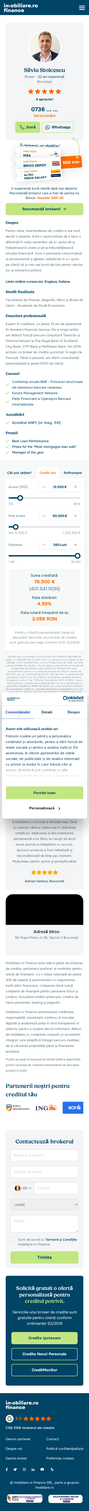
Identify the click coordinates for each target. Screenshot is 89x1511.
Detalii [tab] (47, 712)
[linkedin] (33, 1469)
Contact (52, 1439)
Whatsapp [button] (61, 127)
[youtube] (42, 1469)
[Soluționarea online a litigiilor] (65, 1498)
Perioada (15, 545)
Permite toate (44, 793)
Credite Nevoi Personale (44, 1354)
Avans (18, 487)
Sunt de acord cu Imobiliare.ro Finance (47, 1241)
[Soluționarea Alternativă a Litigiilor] (24, 1498)
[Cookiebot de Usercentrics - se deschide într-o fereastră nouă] (63, 699)
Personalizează (41, 808)
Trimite (44, 1257)
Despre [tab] (74, 712)
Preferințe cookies (60, 1458)
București (44, 82)
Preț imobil (17, 516)
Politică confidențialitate (65, 1449)
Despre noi (14, 1449)
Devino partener (18, 1439)
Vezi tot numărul (45, 115)
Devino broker (16, 1458)
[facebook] (7, 1469)
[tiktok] (52, 1469)
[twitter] (15, 1469)
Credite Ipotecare (44, 1338)
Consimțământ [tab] (17, 712)
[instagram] (24, 1469)
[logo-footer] (44, 1405)
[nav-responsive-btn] (82, 8)
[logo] (21, 7)
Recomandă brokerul (41, 209)
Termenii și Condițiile (61, 1239)
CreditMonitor (44, 1370)
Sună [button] (31, 127)
